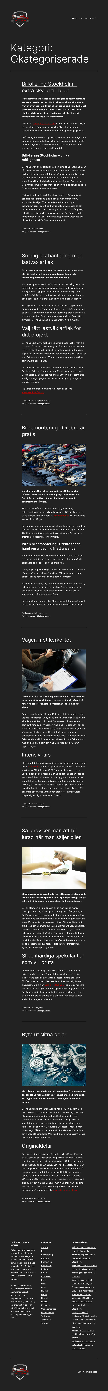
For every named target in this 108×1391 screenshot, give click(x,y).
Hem (74, 18)
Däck (43, 1283)
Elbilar (44, 1287)
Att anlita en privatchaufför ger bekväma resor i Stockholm (84, 1258)
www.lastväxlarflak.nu (33, 392)
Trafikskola (46, 1320)
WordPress (92, 1372)
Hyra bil (44, 1298)
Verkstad (45, 1323)
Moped (44, 1301)
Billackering (46, 1265)
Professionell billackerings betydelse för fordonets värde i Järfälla (83, 1345)
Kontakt (93, 18)
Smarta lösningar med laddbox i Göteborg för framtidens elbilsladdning (83, 1283)
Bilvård (44, 1273)
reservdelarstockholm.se (65, 1190)
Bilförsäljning (47, 1255)
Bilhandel (45, 1258)
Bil (42, 1251)
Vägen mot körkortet (46, 640)
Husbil (44, 1294)
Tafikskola (45, 1316)
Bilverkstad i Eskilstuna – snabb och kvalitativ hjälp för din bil (83, 1334)
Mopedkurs (46, 1305)
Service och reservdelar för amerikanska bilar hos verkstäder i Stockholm (84, 1294)
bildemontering (61, 515)
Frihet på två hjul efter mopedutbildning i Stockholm (82, 1305)
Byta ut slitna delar (44, 1034)
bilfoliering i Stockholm (44, 123)
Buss (43, 1280)
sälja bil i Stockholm (54, 985)
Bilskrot (44, 1269)
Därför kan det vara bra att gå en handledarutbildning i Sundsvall (84, 1323)
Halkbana (45, 1291)
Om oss (83, 18)
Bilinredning (46, 1262)
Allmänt (44, 1247)
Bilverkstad (46, 1276)
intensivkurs (34, 766)
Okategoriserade (43, 232)
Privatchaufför (47, 1312)
